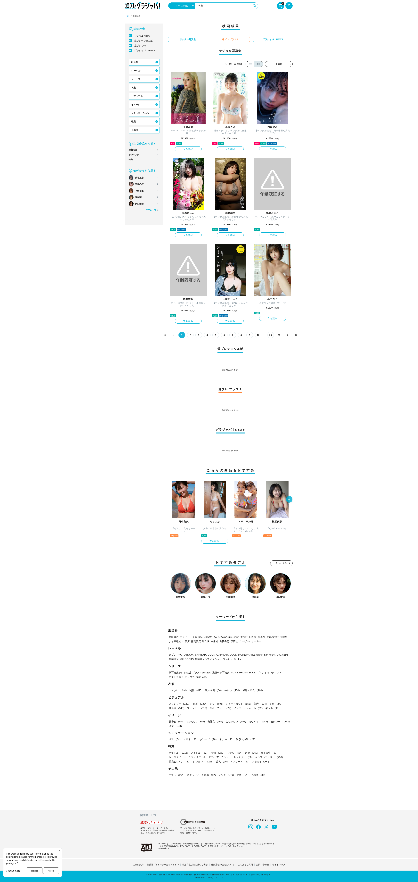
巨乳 (201, 703)
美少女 (177, 721)
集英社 (261, 637)
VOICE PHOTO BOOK (243, 672)
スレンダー (180, 703)
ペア (175, 739)
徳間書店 (196, 641)
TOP (127, 16)
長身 (276, 703)
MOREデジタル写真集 (250, 654)
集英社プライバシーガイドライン (163, 865)
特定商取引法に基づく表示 (195, 865)
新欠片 (205, 641)
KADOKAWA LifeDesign (226, 637)
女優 (218, 752)
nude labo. (201, 677)
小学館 (283, 637)
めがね (232, 690)
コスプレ (178, 690)
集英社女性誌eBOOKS (181, 659)
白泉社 (214, 641)
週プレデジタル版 (143, 40)
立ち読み (188, 148)
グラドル (179, 752)
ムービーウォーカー (250, 641)
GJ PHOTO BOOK (226, 654)
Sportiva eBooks (232, 659)
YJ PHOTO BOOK (205, 654)
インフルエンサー (269, 757)
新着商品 (133, 149)
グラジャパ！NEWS (144, 50)
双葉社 (234, 641)
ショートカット (239, 703)
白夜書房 (224, 641)
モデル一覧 (151, 210)
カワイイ (259, 721)
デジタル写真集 (142, 35)
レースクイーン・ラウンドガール (192, 757)
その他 (134, 130)
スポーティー (221, 708)
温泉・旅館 (247, 739)
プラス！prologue (201, 672)
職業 (133, 121)
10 (258, 335)
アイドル (200, 752)
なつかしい (236, 721)
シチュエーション (140, 113)
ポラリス (190, 677)
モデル (235, 752)
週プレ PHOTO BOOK (181, 654)
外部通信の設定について (222, 865)
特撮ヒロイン (180, 761)
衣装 (133, 87)
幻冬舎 (253, 637)
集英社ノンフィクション (208, 659)
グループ (209, 739)
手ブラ (177, 775)
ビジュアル (137, 96)
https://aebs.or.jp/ (164, 848)
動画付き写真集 (221, 672)
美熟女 (216, 721)
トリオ (191, 739)
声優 (252, 752)
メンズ (226, 775)
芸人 (222, 761)
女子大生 (270, 752)
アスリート (240, 761)
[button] (289, 499)
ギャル (273, 708)
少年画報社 (175, 641)
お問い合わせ (262, 865)
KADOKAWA (205, 637)
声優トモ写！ (176, 677)
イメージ (135, 104)
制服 (196, 690)
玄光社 (244, 637)
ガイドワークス (188, 637)
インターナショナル (249, 708)
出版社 (134, 62)
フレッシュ (197, 708)
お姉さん (196, 721)
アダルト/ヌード (261, 761)
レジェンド (204, 761)
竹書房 (186, 641)
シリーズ (135, 79)
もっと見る (281, 563)
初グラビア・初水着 (202, 775)
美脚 (261, 703)
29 (270, 335)
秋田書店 (174, 637)
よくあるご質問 (245, 865)
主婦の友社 (272, 637)
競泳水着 (214, 690)
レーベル (135, 70)
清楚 (176, 726)
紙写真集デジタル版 (180, 672)
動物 (243, 775)
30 (279, 335)
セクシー (281, 721)
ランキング (134, 154)
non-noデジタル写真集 (276, 654)
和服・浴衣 (253, 690)
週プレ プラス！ (142, 45)
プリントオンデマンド (269, 672)
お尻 (217, 703)
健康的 (177, 708)
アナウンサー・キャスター (235, 757)
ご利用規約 (138, 865)
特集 (131, 159)
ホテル (227, 739)
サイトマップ (278, 865)
